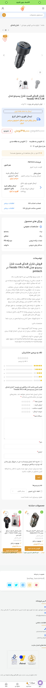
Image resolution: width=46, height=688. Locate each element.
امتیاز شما (38, 402)
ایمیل (39, 452)
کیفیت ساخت (37, 408)
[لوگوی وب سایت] (23, 8)
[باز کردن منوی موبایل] (43, 8)
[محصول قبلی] (8, 30)
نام (40, 442)
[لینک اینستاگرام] (33, 146)
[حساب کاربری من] (3, 8)
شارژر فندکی (14, 25)
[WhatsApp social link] (31, 146)
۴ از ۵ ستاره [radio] (24, 401)
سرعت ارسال (37, 412)
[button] (42, 55)
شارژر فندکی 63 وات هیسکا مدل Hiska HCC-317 (34, 532)
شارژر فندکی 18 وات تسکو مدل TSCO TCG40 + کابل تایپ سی (13, 533)
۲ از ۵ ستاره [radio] (27, 401)
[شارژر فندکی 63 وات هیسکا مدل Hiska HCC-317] (34, 520)
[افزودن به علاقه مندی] (28, 514)
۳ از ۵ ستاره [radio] (26, 401)
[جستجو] (4, 15)
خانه (42, 25)
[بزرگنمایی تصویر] (40, 72)
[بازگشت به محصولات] (5, 30)
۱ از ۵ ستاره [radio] (29, 401)
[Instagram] (29, 585)
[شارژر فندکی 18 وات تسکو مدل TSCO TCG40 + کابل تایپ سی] (12, 520)
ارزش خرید (38, 405)
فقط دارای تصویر (34, 491)
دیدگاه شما (37, 416)
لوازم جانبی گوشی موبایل (30, 25)
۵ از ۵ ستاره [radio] (22, 401)
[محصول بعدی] (3, 30)
